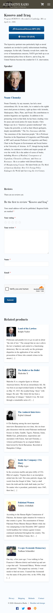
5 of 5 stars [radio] (19, 222)
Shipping (21, 598)
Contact (41, 598)
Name (7, 259)
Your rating (9, 217)
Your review (10, 227)
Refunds (32, 598)
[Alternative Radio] (16, 4)
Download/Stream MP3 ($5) (27, 29)
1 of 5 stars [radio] (5, 222)
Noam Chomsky (12, 97)
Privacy (11, 598)
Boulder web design (37, 603)
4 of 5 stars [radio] (16, 222)
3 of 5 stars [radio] (12, 222)
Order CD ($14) (28, 37)
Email (7, 272)
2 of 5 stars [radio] (9, 222)
